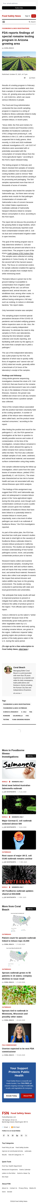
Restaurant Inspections (10, 1170)
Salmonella (18, 716)
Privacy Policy (23, 1188)
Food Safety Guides (22, 1147)
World (4, 781)
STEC (27, 716)
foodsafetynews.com (9, 1117)
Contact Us (13, 1188)
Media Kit (32, 1188)
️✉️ (5, 1127)
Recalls (4, 1155)
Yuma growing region (21, 719)
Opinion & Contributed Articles (12, 1151)
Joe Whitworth (10, 792)
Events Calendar (25, 1170)
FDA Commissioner (9, 1045)
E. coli (23, 712)
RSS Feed (5, 1177)
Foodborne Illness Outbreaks (15, 708)
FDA (30, 712)
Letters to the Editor (9, 1173)
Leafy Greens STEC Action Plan (20, 253)
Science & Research (10, 712)
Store (4, 1192)
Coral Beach (9, 48)
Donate (9, 1192)
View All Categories (14, 1155)
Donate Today (11, 1096)
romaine (6, 716)
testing (6, 719)
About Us (5, 1188)
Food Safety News (21, 1201)
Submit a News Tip (23, 1173)
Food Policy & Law (8, 1147)
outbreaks (6, 852)
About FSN (27, 1096)
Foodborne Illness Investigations (15, 28)
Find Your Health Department (12, 1166)
